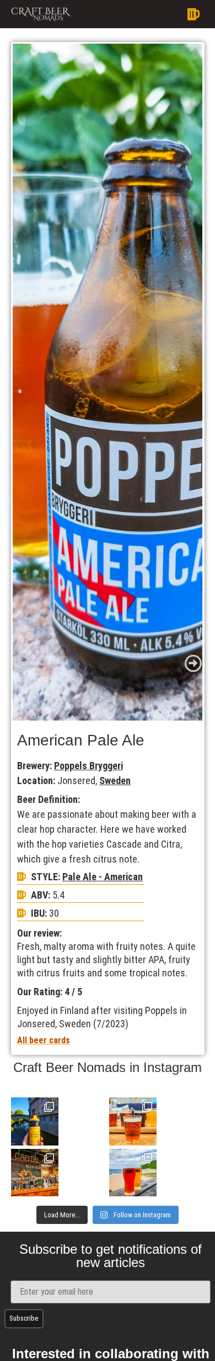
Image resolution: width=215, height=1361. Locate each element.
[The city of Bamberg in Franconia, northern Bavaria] (34, 1121)
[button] (141, 14)
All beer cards (43, 1040)
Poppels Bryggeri (88, 765)
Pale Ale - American (102, 876)
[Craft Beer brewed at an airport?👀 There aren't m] (133, 1121)
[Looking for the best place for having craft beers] (34, 1172)
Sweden (115, 780)
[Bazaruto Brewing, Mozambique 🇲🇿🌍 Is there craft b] (133, 1172)
